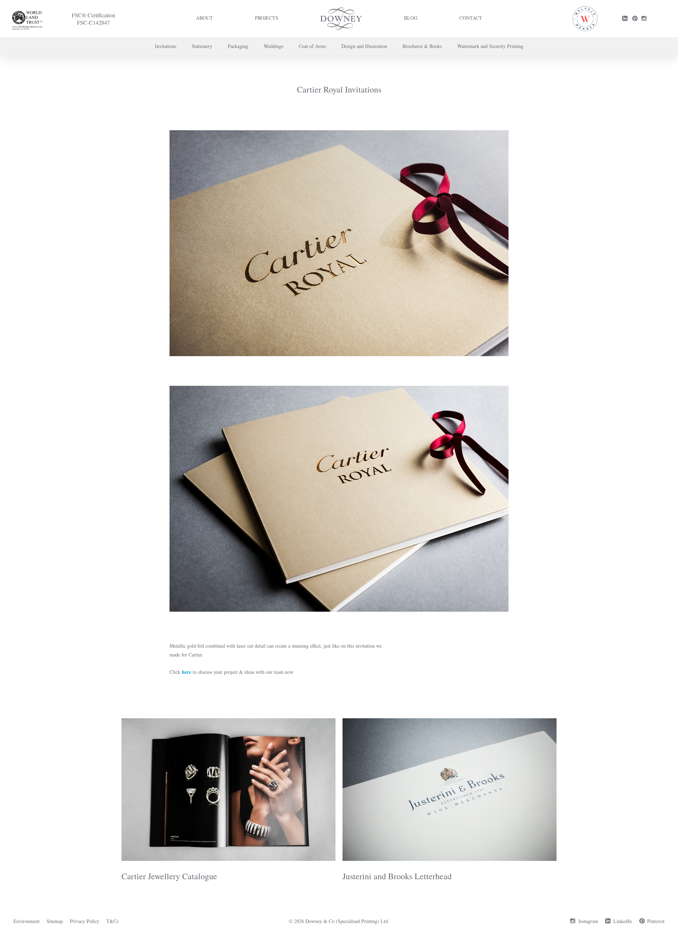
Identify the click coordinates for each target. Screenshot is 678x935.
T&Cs (112, 921)
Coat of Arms (312, 46)
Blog (410, 17)
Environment (26, 921)
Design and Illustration (364, 46)
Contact (470, 17)
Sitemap (55, 921)
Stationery (202, 46)
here (186, 672)
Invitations (165, 46)
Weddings (273, 46)
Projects (266, 17)
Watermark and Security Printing (490, 46)
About (204, 17)
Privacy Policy (84, 921)
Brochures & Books (422, 46)
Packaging (238, 46)
